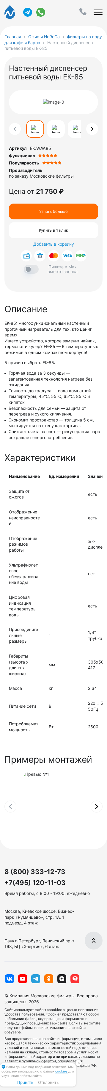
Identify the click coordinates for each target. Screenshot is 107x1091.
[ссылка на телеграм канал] (28, 12)
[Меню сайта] (98, 12)
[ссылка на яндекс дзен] (62, 979)
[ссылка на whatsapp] (41, 12)
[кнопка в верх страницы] (94, 941)
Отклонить (48, 1082)
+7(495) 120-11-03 (35, 883)
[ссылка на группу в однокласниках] (49, 979)
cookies (61, 1071)
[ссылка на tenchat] (75, 979)
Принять (25, 1082)
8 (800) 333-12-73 (34, 871)
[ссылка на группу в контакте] (9, 979)
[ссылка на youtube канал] (23, 979)
